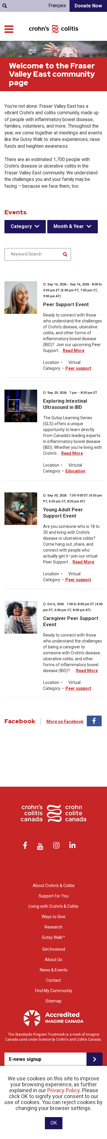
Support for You (54, 896)
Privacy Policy (63, 1090)
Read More (73, 350)
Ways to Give (53, 916)
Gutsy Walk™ (53, 937)
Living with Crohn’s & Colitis (53, 906)
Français (57, 5)
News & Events (53, 970)
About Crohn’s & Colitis (54, 885)
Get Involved (53, 949)
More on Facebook (65, 721)
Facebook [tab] (94, 721)
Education (75, 471)
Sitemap (53, 1001)
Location (51, 362)
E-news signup (25, 1059)
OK (54, 1123)
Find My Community (53, 990)
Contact (53, 980)
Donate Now (88, 6)
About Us (53, 959)
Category (21, 226)
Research (53, 927)
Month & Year (69, 226)
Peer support (78, 368)
